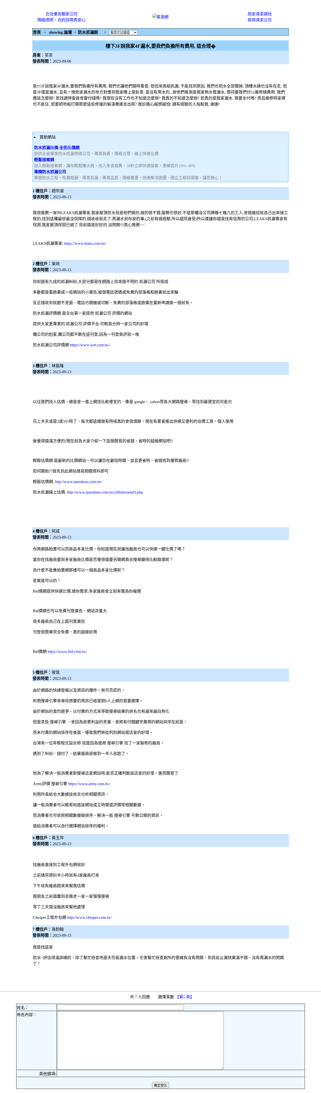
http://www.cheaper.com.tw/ (89, 917)
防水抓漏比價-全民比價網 (56, 148)
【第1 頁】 (185, 997)
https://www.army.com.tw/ (89, 784)
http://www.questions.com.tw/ (78, 482)
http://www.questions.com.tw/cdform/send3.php (105, 492)
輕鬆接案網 (44, 160)
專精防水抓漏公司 (50, 172)
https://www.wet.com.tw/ (90, 345)
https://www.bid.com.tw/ (67, 651)
